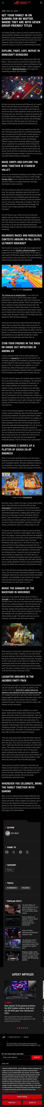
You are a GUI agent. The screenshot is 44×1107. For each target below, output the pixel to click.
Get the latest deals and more (12, 1054)
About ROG (5, 1063)
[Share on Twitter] (13, 852)
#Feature (25, 888)
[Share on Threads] (27, 852)
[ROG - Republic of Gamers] (22, 2)
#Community (12, 888)
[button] (3, 2)
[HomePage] (3, 1037)
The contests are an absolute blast (14, 295)
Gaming (9, 870)
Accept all (32, 1103)
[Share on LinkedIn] (20, 852)
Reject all (12, 1103)
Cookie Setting (22, 1097)
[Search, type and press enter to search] (41, 2)
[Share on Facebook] (7, 852)
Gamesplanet (27, 289)
